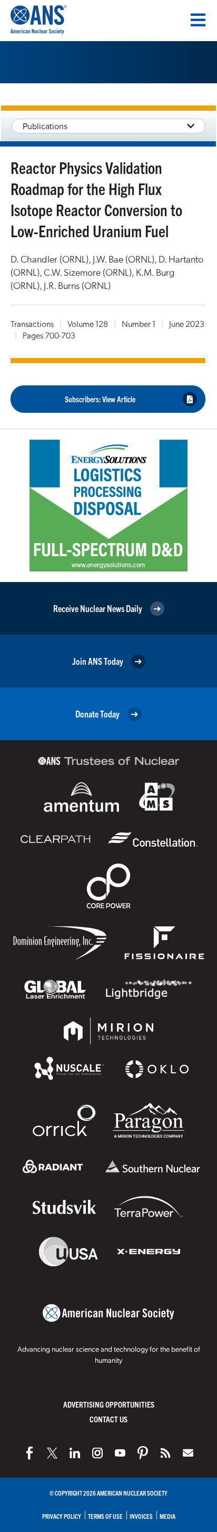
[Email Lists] (188, 1453)
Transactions (32, 323)
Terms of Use (105, 1516)
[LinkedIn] (75, 1453)
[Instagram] (97, 1453)
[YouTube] (120, 1453)
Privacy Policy (61, 1516)
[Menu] (198, 20)
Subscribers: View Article (100, 399)
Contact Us (108, 1419)
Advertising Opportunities (108, 1404)
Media (167, 1516)
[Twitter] (52, 1453)
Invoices (141, 1516)
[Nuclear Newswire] (165, 1453)
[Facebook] (29, 1453)
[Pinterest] (142, 1453)
